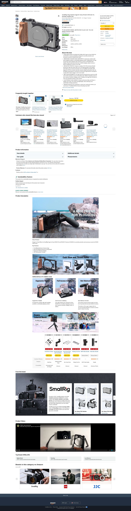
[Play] (17, 450)
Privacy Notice (55, 507)
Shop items (77, 35)
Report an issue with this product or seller (73, 89)
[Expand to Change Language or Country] (107, 2)
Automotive (106, 5)
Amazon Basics (22, 5)
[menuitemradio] (112, 450)
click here (49, 168)
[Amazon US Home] (52, 503)
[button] (3, 5)
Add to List (103, 44)
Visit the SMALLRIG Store (67, 19)
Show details (69, 106)
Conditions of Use (48, 507)
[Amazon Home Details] (94, 5)
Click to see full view (39, 56)
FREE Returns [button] (65, 33)
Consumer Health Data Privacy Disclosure (67, 507)
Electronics (18, 11)
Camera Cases (37, 11)
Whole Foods (49, 5)
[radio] (17, 15)
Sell (72, 5)
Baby (111, 5)
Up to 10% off (65, 35)
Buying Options (85, 355)
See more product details (68, 87)
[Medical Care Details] (17, 5)
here (24, 165)
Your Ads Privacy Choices (80, 507)
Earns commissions (27, 425)
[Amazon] (5, 2)
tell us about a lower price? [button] (30, 172)
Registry (80, 5)
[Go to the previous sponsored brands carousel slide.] (17, 479)
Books (62, 5)
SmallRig (107, 33)
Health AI (8, 5)
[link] (39, 100)
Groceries (43, 5)
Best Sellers (29, 5)
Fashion (76, 5)
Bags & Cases (30, 11)
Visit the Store (78, 413)
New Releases (36, 5)
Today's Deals (56, 5)
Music (85, 5)
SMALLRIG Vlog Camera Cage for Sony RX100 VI (30, 426)
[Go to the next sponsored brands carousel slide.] (114, 479)
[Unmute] (114, 450)
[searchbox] (56, 2)
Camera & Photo (24, 11)
